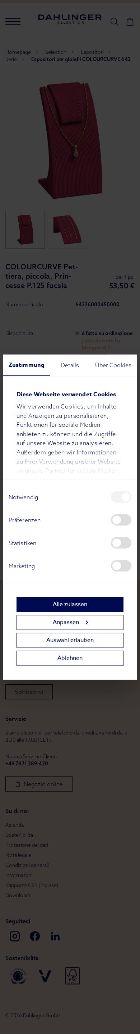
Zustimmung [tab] (27, 364)
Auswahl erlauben (70, 640)
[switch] (121, 519)
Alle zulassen (70, 604)
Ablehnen (70, 658)
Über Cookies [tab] (113, 364)
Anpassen (66, 622)
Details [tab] (70, 364)
